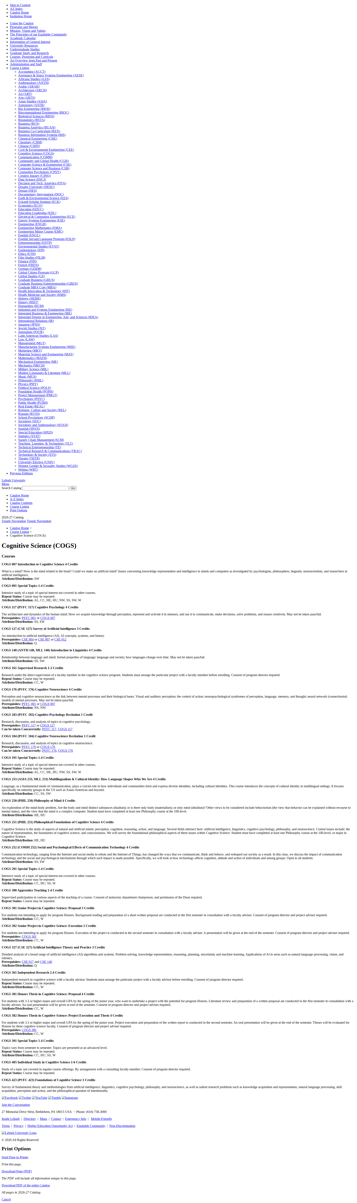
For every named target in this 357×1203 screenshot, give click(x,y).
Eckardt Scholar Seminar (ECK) (39, 202)
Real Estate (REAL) (31, 406)
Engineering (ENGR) (32, 224)
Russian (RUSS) (29, 414)
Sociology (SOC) (29, 421)
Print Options (18, 510)
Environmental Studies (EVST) (38, 246)
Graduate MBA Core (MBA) (37, 287)
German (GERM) (29, 268)
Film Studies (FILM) (31, 257)
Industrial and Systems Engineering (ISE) (45, 309)
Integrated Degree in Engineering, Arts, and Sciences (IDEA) (58, 317)
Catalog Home (19, 12)
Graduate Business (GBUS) (36, 280)
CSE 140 (46, 962)
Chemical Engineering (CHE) (37, 138)
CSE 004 (28, 639)
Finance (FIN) (27, 261)
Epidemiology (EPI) (31, 250)
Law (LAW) (26, 339)
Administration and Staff (26, 64)
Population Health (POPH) (35, 391)
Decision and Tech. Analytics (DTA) (42, 183)
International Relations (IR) (36, 321)
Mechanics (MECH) (31, 365)
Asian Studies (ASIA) (32, 101)
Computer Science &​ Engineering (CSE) (44, 164)
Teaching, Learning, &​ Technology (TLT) (45, 443)
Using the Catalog (21, 23)
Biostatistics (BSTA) (31, 120)
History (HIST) (28, 302)
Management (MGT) (31, 343)
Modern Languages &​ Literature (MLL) (44, 373)
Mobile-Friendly (101, 1119)
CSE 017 (28, 962)
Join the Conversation (16, 1105)
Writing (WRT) (28, 469)
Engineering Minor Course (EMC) (40, 231)
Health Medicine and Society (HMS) (42, 295)
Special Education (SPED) (35, 432)
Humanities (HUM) (31, 306)
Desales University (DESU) (36, 187)
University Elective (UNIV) (36, 462)
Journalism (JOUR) (31, 332)
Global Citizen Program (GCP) (38, 272)
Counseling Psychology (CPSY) (39, 172)
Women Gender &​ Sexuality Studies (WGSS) (48, 466)
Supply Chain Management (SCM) (41, 440)
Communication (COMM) (35, 157)
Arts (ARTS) (26, 97)
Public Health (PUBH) (33, 402)
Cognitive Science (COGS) (36, 153)
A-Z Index (17, 499)
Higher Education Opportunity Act (50, 1126)
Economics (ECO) (30, 205)
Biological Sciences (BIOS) (36, 116)
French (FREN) (28, 265)
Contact (56, 1119)
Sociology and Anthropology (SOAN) (43, 425)
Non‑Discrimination (122, 1126)
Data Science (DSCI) (32, 179)
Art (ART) (25, 94)
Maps (43, 1119)
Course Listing (19, 68)
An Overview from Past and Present (33, 60)
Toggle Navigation (14, 521)
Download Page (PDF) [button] (17, 1171)
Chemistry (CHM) (30, 142)
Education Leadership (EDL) (37, 213)
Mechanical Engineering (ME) (38, 361)
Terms (6, 1126)
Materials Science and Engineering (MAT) (45, 354)
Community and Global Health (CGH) (43, 161)
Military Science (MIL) (33, 369)
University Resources (24, 45)
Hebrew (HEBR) (29, 298)
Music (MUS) (27, 376)
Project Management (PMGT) (37, 395)
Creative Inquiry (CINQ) (34, 175)
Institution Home (21, 16)
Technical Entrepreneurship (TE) (39, 447)
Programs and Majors (24, 27)
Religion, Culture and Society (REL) (42, 410)
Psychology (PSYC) (31, 399)
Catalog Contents (21, 503)
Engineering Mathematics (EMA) (40, 228)
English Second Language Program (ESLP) (46, 239)
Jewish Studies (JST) (31, 328)
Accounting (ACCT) (31, 71)
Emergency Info (75, 1119)
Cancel (6, 1199)
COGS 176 (47, 747)
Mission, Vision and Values (27, 30)
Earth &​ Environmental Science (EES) (43, 198)
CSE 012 (60, 639)
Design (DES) (27, 190)
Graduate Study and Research (29, 53)
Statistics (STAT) (29, 436)
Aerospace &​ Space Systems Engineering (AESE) (51, 75)
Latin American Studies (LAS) (38, 335)
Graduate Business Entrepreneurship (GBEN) (48, 283)
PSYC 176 (29, 747)
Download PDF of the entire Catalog (26, 1185)
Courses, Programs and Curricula (31, 56)
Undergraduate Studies (25, 49)
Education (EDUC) (31, 209)
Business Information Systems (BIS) (41, 135)
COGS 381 (29, 1030)
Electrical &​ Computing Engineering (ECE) (46, 216)
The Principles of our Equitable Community (38, 34)
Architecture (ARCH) (32, 90)
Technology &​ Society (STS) (37, 454)
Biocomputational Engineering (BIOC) (43, 112)
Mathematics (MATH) (32, 358)
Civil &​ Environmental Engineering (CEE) (46, 149)
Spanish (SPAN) (29, 428)
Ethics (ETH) (27, 254)
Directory (30, 1119)
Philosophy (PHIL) (30, 380)
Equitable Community (91, 1126)
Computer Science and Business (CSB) (43, 168)
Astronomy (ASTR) (31, 105)
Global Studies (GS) (31, 276)
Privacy (19, 1126)
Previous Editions (21, 473)
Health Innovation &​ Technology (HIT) (44, 291)
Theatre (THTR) (29, 458)
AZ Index (16, 9)
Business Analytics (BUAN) (36, 127)
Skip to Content (20, 5)
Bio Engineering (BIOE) (34, 109)
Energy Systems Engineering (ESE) (41, 220)
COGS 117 (47, 725)
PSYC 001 (29, 618)
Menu (5, 484)
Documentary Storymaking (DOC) (41, 194)
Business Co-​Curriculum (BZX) (39, 131)
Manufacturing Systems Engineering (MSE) (46, 347)
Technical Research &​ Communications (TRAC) (50, 451)
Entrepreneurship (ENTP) (35, 242)
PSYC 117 (29, 725)
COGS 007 (47, 618)
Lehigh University (13, 480)
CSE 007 (44, 639)
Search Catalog (11, 488)
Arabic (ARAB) (28, 86)
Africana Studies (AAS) (34, 79)
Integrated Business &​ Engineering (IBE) (45, 313)
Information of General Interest (30, 42)
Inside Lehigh (11, 1119)
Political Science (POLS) (34, 387)
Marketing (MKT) (30, 350)
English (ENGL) (29, 235)
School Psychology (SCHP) (36, 417)
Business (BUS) (28, 123)
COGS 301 (29, 936)
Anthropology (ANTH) (33, 83)
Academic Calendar (23, 38)
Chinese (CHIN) (29, 146)
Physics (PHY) (28, 384)
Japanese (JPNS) (29, 324)
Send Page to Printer (15, 1157)
